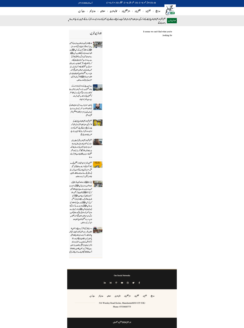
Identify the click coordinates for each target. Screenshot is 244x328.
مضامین (102, 11)
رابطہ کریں (81, 11)
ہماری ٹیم (93, 11)
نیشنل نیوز (138, 11)
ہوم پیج (158, 11)
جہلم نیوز (148, 11)
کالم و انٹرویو (113, 11)
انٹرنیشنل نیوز (126, 11)
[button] (176, 21)
